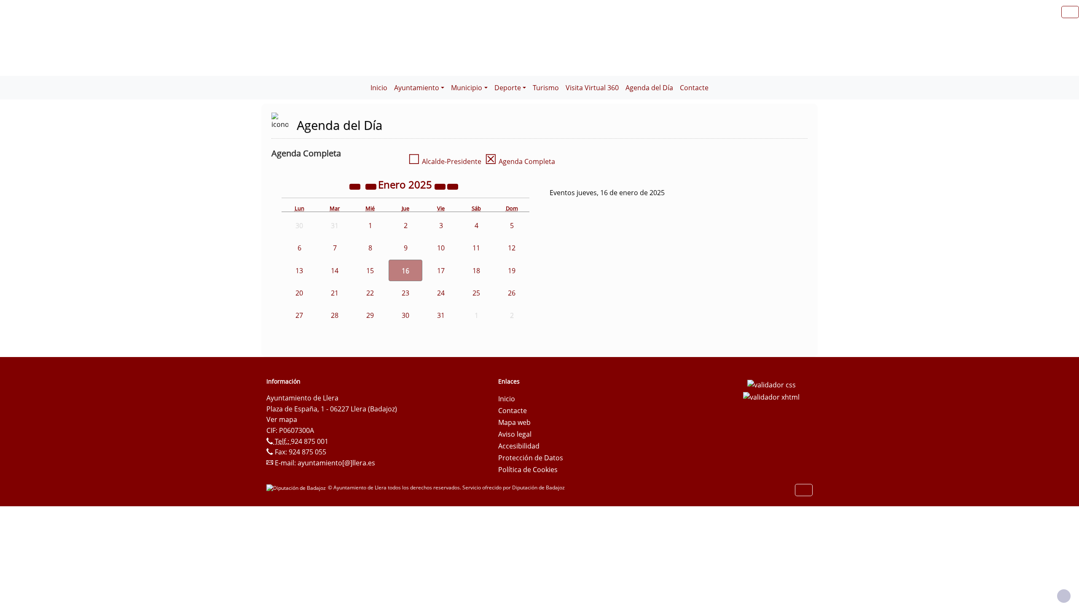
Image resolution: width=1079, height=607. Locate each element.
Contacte (694, 87)
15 (370, 270)
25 (476, 293)
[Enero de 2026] (441, 186)
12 (511, 247)
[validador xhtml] (771, 396)
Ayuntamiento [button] (416, 87)
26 (511, 293)
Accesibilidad (519, 446)
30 (405, 315)
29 (370, 315)
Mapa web (514, 422)
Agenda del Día (649, 87)
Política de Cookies (528, 469)
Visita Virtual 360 (592, 87)
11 (476, 247)
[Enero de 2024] (355, 186)
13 (299, 270)
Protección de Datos (530, 457)
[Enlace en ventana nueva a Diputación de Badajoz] (297, 487)
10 (441, 247)
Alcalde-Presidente (444, 161)
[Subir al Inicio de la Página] (1064, 596)
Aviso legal (514, 434)
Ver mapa (281, 419)
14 (334, 270)
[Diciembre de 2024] (371, 186)
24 (441, 293)
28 (334, 315)
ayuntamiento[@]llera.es (336, 462)
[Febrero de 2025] (452, 186)
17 (441, 270)
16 (405, 270)
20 (299, 293)
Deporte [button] (507, 87)
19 (511, 270)
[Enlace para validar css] (771, 384)
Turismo (546, 87)
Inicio (378, 87)
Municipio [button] (466, 87)
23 (405, 293)
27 (299, 315)
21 (334, 293)
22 (370, 293)
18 (476, 270)
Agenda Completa (520, 161)
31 (441, 315)
